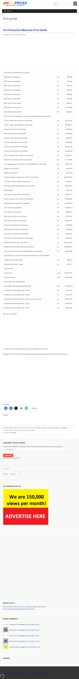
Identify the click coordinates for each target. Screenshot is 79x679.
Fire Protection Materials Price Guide (25, 30)
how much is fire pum (12, 430)
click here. (43, 349)
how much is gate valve (27, 430)
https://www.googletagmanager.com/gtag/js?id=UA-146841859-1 (26, 673)
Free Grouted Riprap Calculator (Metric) (15, 609)
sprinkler (64, 428)
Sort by (5, 474)
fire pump (31, 428)
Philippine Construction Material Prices (47, 428)
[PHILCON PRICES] (15, 3)
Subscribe (8, 455)
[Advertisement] (39, 55)
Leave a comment (10, 433)
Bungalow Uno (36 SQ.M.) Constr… (30, 624)
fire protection (22, 428)
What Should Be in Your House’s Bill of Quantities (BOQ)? (20, 606)
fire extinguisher (11, 428)
